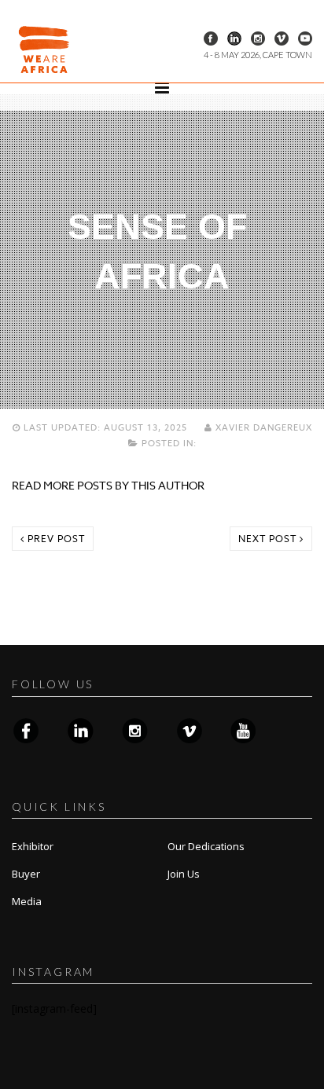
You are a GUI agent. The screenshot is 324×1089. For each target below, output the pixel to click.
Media (27, 901)
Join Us (184, 874)
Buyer (26, 874)
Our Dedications (206, 846)
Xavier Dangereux (262, 427)
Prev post (54, 538)
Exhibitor (32, 846)
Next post (269, 538)
